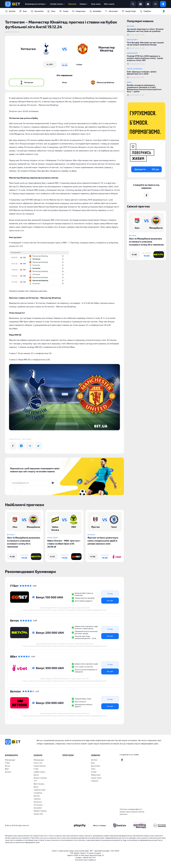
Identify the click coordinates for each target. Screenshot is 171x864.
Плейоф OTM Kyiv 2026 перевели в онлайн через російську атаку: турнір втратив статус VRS (145, 58)
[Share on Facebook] (13, 446)
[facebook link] (163, 11)
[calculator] (140, 4)
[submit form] (53, 483)
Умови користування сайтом (132, 812)
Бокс (25, 11)
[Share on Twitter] (38, 446)
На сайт (110, 601)
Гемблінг (147, 11)
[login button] (163, 4)
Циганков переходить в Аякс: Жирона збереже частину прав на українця (145, 30)
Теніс (53, 11)
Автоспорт (113, 11)
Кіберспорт (81, 11)
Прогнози (68, 755)
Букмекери (11, 755)
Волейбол (97, 11)
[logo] (12, 3)
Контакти (123, 814)
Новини (95, 755)
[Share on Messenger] (21, 446)
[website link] (79, 64)
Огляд (110, 594)
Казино (38, 755)
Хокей (65, 11)
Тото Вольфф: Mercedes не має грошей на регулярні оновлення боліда (145, 43)
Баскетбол (39, 11)
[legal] (79, 825)
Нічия (64, 82)
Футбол (12, 11)
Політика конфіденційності (131, 809)
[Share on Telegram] (30, 446)
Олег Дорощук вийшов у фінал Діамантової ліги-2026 (141, 72)
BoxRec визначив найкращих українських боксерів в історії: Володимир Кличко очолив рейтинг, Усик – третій (144, 88)
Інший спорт (130, 11)
